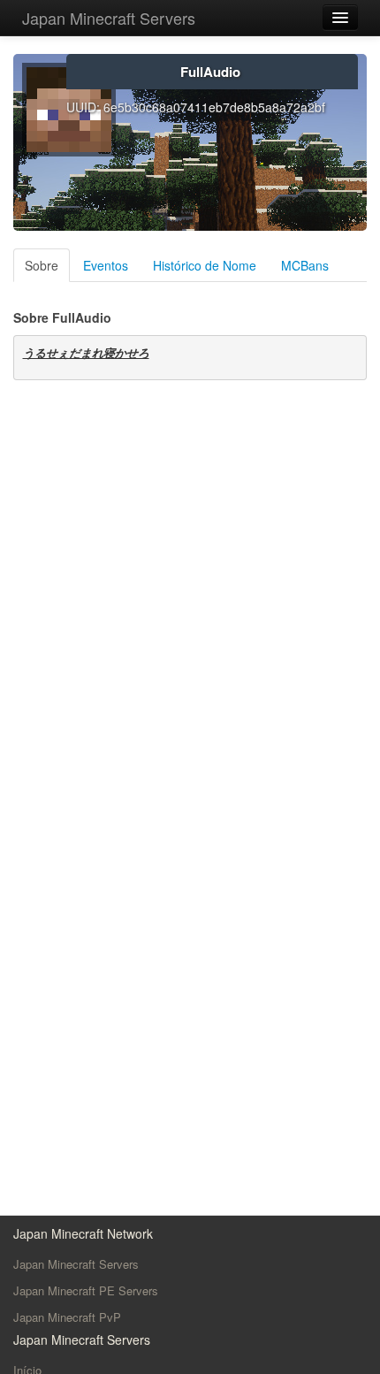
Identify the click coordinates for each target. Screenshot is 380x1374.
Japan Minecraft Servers (108, 17)
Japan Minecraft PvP (67, 1317)
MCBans (305, 265)
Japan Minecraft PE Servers (85, 1290)
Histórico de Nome (204, 265)
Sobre (41, 265)
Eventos (105, 265)
